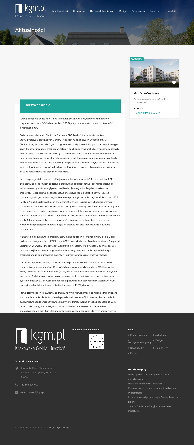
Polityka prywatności (58, 427)
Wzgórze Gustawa (146, 93)
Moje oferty (156, 11)
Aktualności (79, 11)
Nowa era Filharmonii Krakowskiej (145, 383)
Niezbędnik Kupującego (102, 11)
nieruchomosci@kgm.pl (32, 392)
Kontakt (172, 11)
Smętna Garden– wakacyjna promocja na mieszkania (149, 408)
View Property (154, 82)
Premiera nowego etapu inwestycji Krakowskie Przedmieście (152, 390)
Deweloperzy (138, 11)
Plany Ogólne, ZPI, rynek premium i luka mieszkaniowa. (148, 376)
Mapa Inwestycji (59, 11)
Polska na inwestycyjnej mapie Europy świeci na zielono (153, 399)
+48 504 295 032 (29, 384)
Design (123, 11)
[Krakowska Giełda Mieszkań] (30, 17)
